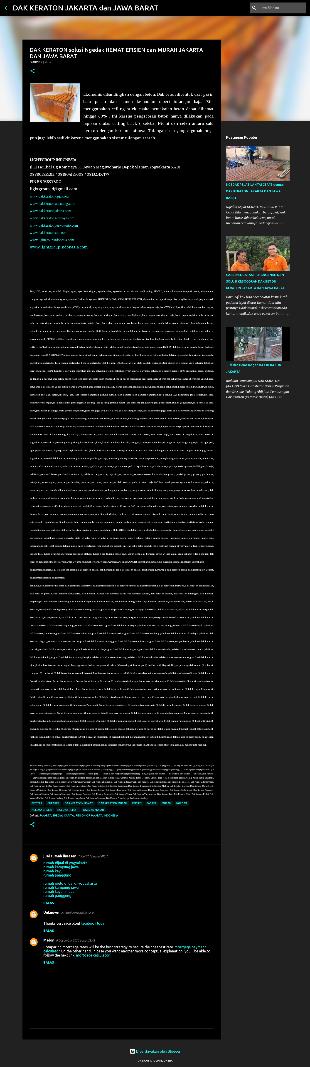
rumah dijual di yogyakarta (65, 863)
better (37, 803)
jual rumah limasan (59, 856)
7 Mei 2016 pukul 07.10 (93, 856)
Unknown (51, 912)
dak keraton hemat (79, 803)
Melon (48, 940)
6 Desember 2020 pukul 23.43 (75, 940)
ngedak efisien (42, 809)
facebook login (93, 923)
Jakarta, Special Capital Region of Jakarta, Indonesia (78, 815)
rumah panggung (57, 875)
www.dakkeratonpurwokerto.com (54, 225)
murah (166, 803)
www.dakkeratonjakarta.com (50, 210)
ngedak (181, 803)
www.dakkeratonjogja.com (49, 196)
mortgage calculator (93, 955)
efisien (137, 803)
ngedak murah (93, 809)
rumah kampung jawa (61, 867)
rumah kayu (53, 871)
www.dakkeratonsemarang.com (52, 203)
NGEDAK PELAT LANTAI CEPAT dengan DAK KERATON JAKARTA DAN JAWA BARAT (255, 191)
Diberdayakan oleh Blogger (157, 1051)
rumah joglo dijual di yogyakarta (70, 883)
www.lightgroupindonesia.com (52, 239)
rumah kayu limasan (59, 891)
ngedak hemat (67, 809)
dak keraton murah (112, 803)
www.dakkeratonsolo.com (48, 232)
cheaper (53, 803)
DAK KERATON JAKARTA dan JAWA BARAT (85, 8)
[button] (32, 71)
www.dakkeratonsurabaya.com (52, 217)
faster (152, 803)
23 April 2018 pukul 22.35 (77, 912)
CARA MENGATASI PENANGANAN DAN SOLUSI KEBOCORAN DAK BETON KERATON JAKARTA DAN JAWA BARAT (255, 281)
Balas (48, 903)
